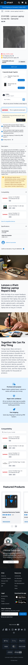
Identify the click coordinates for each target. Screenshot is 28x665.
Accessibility (4, 596)
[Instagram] (13, 630)
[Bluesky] (22, 629)
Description (4, 146)
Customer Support (6, 578)
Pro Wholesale (18, 578)
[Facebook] (6, 630)
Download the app (20, 593)
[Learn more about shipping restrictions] (13, 55)
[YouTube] (16, 630)
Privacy (3, 598)
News (16, 588)
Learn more (11, 562)
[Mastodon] (19, 630)
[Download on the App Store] (21, 597)
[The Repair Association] (14, 633)
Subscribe (23, 614)
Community (18, 576)
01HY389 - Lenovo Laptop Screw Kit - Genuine (14, 11)
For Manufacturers (19, 583)
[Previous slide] (12, 526)
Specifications (5, 226)
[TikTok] (3, 630)
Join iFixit (21, 120)
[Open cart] (22, 2)
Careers (3, 583)
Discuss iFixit (4, 581)
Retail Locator (18, 581)
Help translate (12, 624)
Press (16, 586)
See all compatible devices (8, 221)
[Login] (26, 2)
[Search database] (19, 2)
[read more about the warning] (23, 249)
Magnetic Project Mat (13, 76)
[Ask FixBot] (23, 99)
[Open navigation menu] (1, 2)
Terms (2, 601)
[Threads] (25, 630)
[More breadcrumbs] (2, 11)
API (2, 586)
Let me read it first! (8, 617)
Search (23, 62)
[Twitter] (9, 630)
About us (3, 576)
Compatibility (5, 192)
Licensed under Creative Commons (14, 657)
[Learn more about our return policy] (12, 139)
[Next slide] (15, 526)
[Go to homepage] (9, 2)
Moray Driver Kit (12, 83)
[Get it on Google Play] (21, 602)
